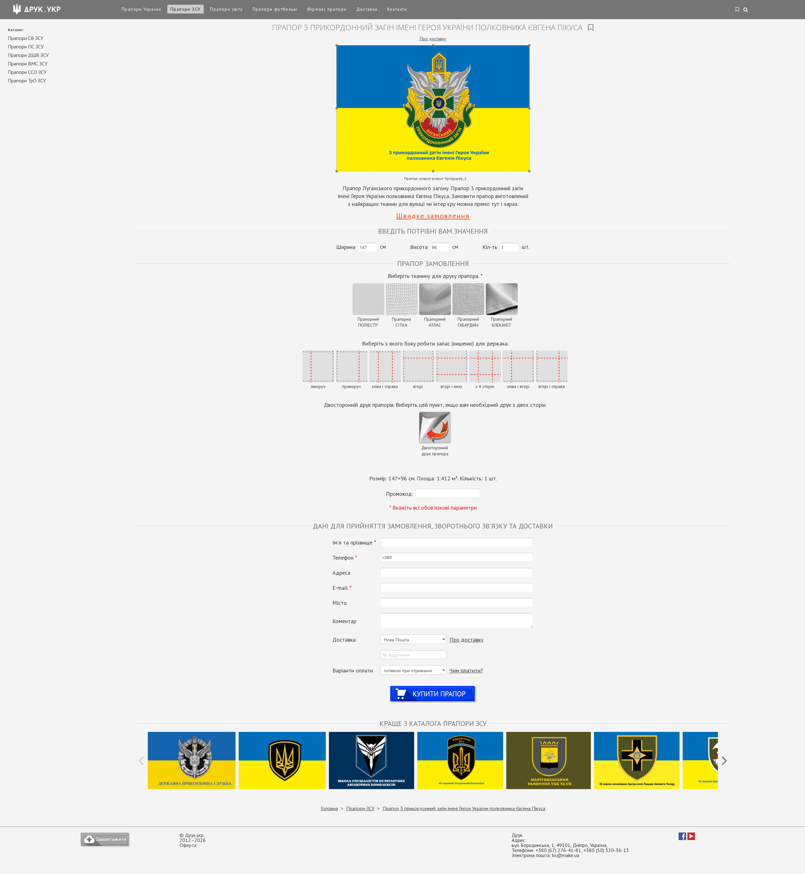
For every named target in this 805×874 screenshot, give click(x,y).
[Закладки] (738, 10)
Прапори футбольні (275, 9)
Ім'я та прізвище (354, 542)
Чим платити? (466, 670)
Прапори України (141, 9)
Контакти (397, 9)
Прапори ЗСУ (185, 9)
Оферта (188, 845)
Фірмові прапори (327, 9)
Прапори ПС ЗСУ (26, 46)
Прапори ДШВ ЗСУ (28, 55)
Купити (433, 688)
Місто (339, 603)
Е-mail (342, 588)
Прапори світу (226, 9)
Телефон (344, 558)
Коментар (344, 621)
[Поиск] (746, 10)
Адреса (341, 573)
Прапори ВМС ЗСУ (27, 63)
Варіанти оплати (352, 670)
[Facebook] (682, 838)
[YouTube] (691, 838)
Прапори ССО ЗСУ (27, 72)
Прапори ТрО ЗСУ (27, 80)
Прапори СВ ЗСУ (25, 38)
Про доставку (433, 38)
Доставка (367, 9)
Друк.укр (194, 835)
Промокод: (399, 493)
